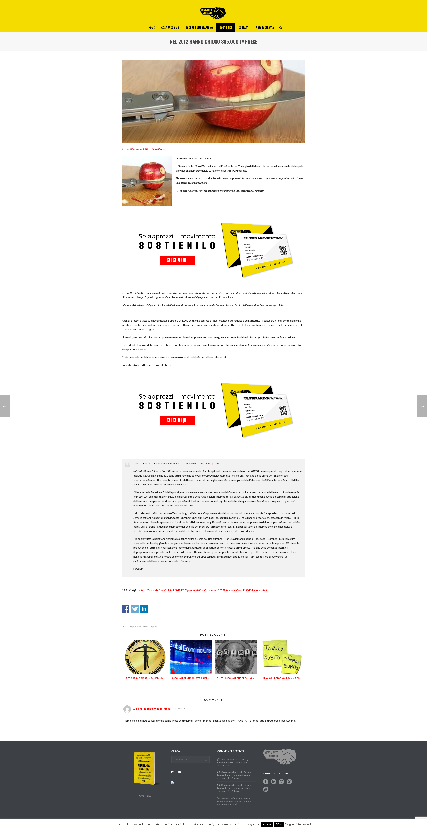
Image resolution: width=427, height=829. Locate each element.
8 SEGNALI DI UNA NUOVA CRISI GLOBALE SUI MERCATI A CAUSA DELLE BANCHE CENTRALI (192, 678)
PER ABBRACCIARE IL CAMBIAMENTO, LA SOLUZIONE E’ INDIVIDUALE (146, 678)
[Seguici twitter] (289, 782)
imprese (154, 627)
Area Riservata (265, 28)
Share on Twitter (135, 609)
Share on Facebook (125, 609)
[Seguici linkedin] (273, 782)
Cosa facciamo (170, 28)
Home (152, 28)
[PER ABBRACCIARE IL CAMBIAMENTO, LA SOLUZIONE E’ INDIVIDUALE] (145, 657)
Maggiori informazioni (298, 824)
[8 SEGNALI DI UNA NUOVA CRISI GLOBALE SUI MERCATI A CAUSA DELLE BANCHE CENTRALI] (191, 657)
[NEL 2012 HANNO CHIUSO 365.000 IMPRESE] (213, 101)
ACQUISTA (145, 796)
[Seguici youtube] (265, 789)
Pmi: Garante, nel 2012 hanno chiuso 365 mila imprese (188, 463)
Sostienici (226, 28)
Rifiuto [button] (279, 824)
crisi (124, 627)
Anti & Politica (158, 148)
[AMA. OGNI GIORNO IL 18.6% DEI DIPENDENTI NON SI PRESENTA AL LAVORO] (282, 657)
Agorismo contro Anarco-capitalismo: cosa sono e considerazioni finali (234, 800)
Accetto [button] (267, 824)
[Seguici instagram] (281, 782)
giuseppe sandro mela (138, 627)
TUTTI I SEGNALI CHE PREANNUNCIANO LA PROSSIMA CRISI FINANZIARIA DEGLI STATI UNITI (237, 678)
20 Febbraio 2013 (139, 148)
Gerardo (225, 772)
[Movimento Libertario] (213, 11)
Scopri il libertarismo (199, 28)
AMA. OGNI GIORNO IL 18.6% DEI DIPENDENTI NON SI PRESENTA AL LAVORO (283, 678)
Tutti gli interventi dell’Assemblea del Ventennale (233, 762)
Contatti (243, 28)
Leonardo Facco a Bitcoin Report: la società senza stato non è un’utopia (234, 775)
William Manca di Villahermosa (151, 708)
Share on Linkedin (144, 609)
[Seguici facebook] (265, 782)
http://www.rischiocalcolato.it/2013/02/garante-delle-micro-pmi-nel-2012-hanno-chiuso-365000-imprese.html (204, 590)
